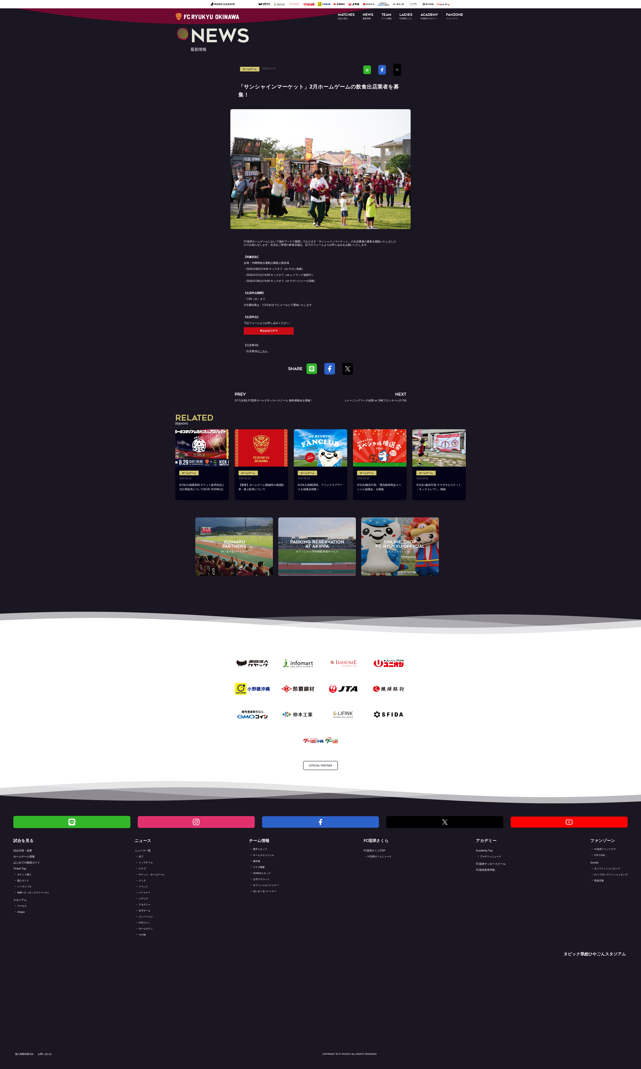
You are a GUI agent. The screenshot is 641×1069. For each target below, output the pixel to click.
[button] (346, 16)
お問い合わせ (45, 1053)
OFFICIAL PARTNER (320, 765)
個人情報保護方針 (24, 1053)
